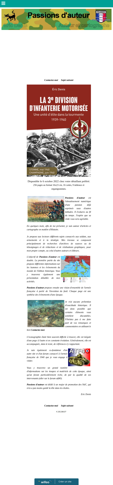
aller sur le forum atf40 (50, 378)
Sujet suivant (67, 80)
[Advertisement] (59, 56)
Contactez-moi (51, 80)
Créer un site (65, 481)
